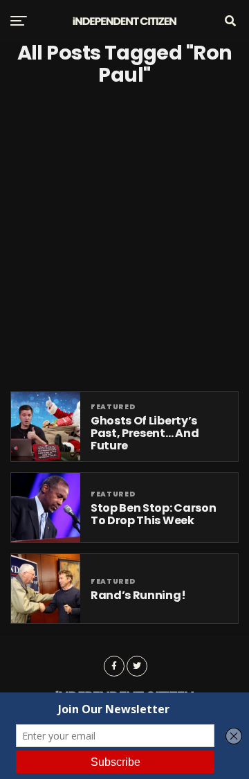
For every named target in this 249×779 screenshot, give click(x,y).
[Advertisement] (124, 239)
